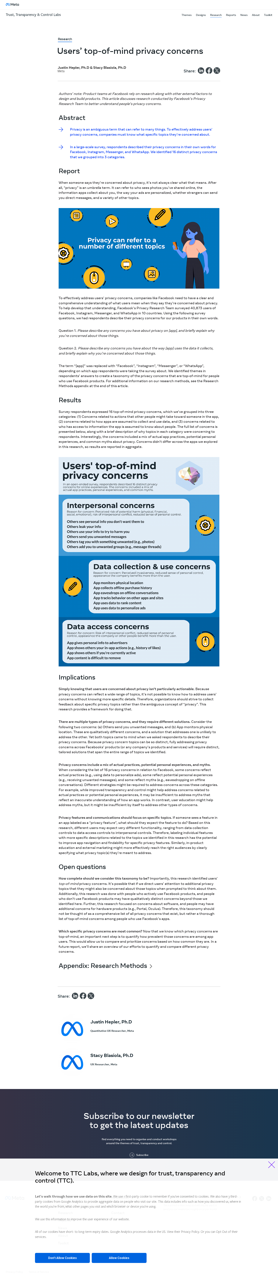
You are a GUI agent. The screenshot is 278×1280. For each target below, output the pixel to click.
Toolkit (268, 15)
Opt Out (221, 1232)
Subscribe (142, 1155)
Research (216, 15)
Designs (201, 15)
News (244, 15)
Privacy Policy (190, 1232)
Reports (231, 15)
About (256, 15)
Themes (187, 15)
